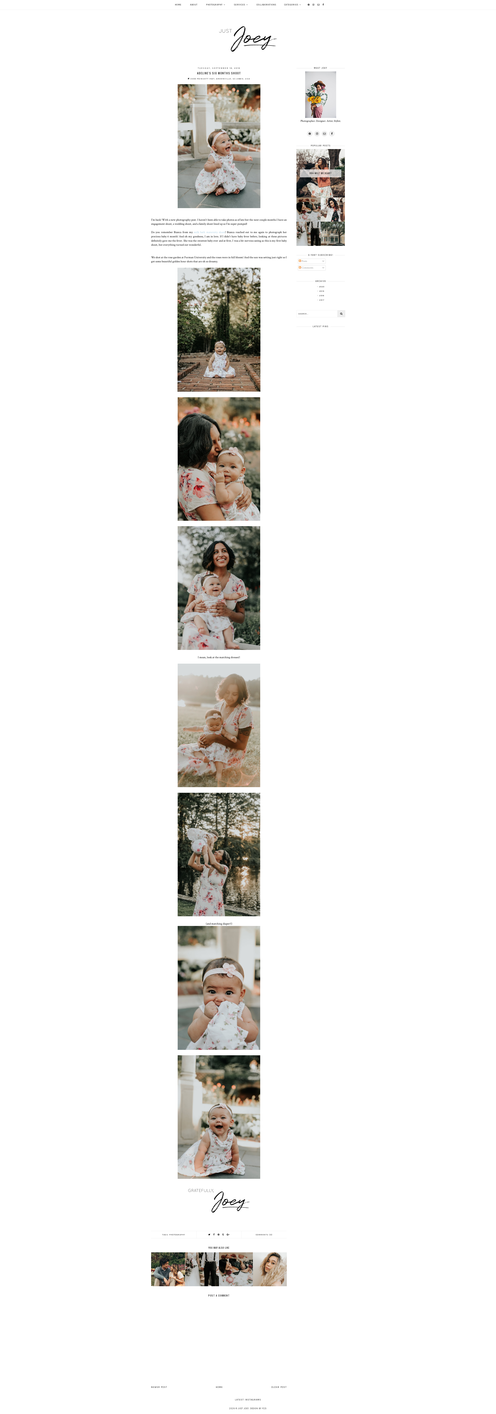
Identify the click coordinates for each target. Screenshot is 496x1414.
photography (177, 1235)
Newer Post (159, 1387)
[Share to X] (209, 1234)
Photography (214, 4)
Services (239, 4)
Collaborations (266, 4)
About (194, 4)
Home (178, 4)
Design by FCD (258, 1408)
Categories (291, 4)
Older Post (279, 1387)
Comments (307, 267)
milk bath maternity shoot (209, 232)
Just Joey (243, 1408)
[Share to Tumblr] (223, 1234)
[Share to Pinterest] (219, 1234)
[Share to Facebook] (214, 1234)
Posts (304, 261)
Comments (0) (264, 1235)
